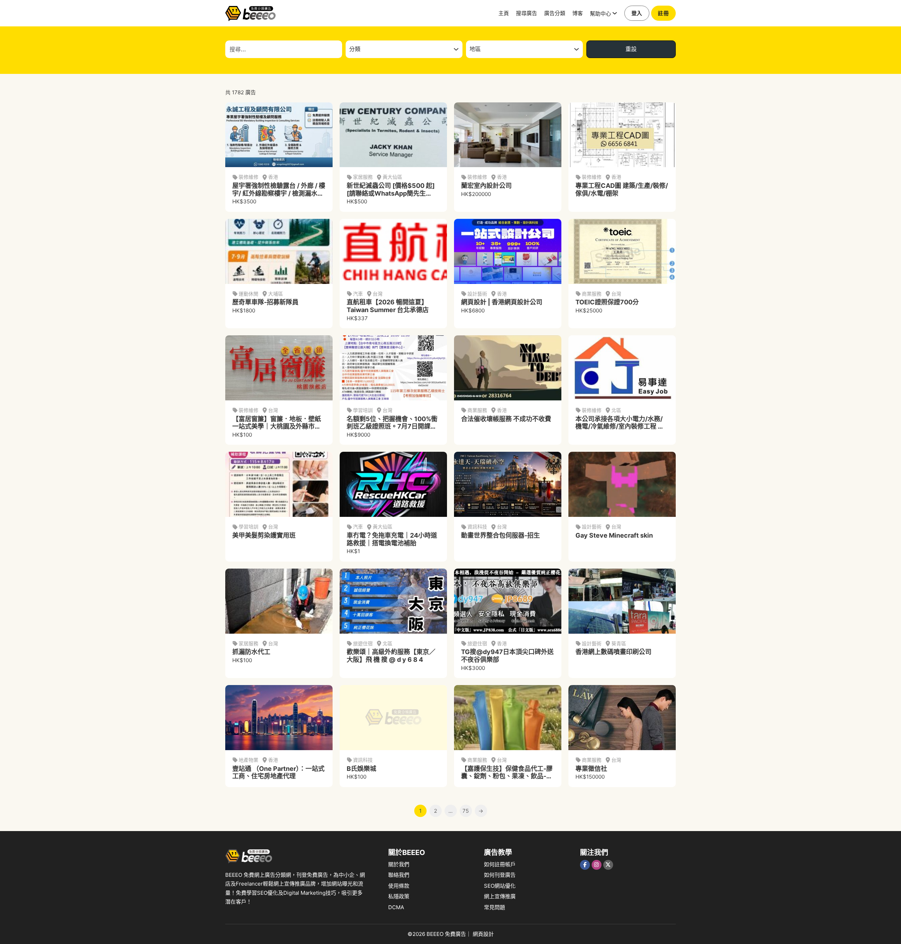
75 (465, 810)
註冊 (663, 13)
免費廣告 (455, 934)
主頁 (503, 13)
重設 (631, 48)
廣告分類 (554, 13)
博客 (577, 13)
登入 (636, 13)
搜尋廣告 (526, 13)
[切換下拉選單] (614, 13)
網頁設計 (483, 934)
